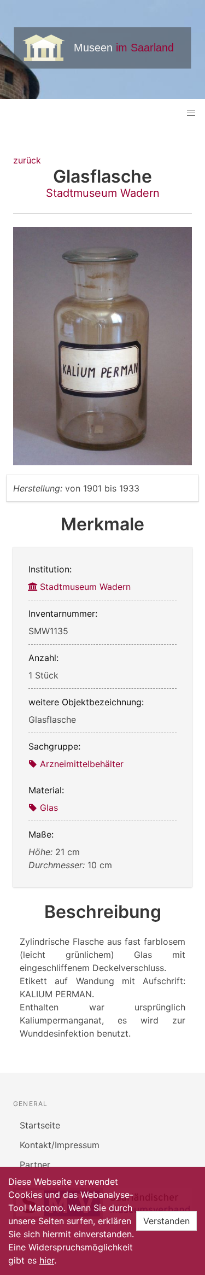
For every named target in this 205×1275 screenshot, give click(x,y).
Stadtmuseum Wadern (103, 193)
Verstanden (166, 1220)
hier (46, 1260)
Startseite (40, 1125)
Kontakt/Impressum (59, 1144)
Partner (35, 1164)
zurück (27, 160)
